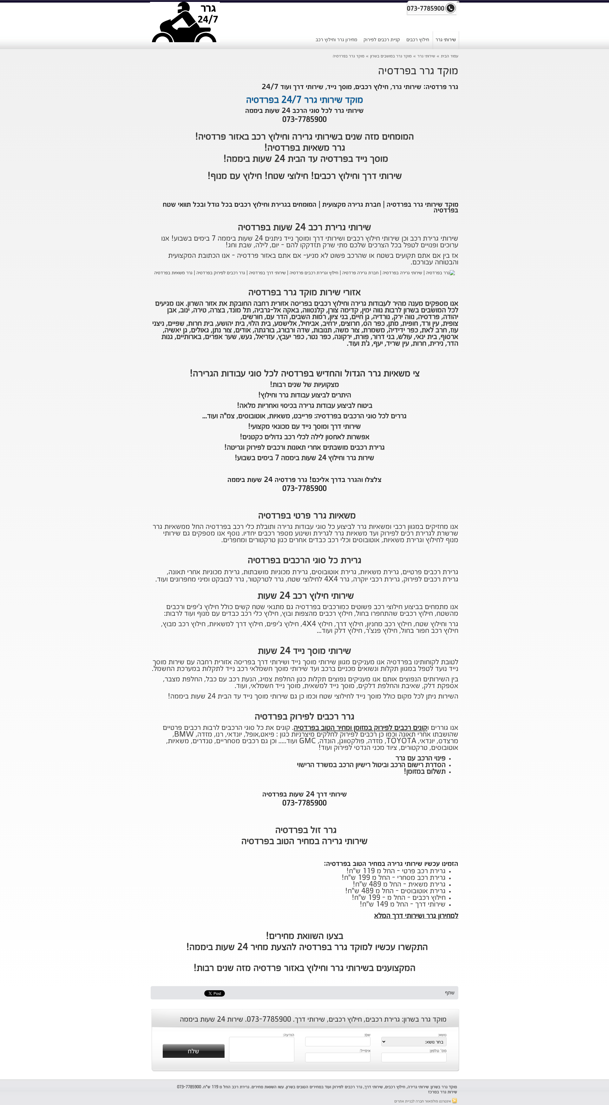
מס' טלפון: (438, 1051)
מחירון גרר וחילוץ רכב (336, 39)
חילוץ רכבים (417, 39)
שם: (367, 1035)
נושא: (442, 1035)
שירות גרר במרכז (442, 1092)
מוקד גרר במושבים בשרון (391, 56)
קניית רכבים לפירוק (381, 39)
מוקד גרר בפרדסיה (348, 56)
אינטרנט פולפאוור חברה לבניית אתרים (423, 1101)
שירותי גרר (445, 39)
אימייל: (365, 1051)
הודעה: (288, 1035)
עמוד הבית (449, 56)
